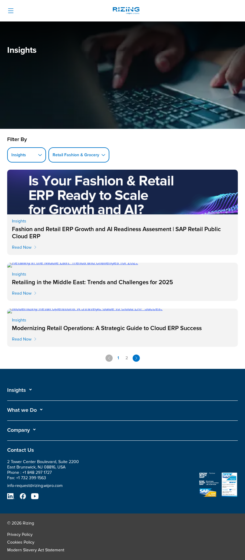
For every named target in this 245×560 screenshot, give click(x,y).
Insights (16, 390)
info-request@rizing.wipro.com (35, 485)
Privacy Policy (20, 534)
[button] (19, 390)
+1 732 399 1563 (31, 477)
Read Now (21, 247)
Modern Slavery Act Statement (35, 550)
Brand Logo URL (126, 11)
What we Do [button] (22, 410)
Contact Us (20, 450)
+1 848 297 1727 (37, 472)
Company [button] (18, 430)
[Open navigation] (10, 10)
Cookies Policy (20, 542)
